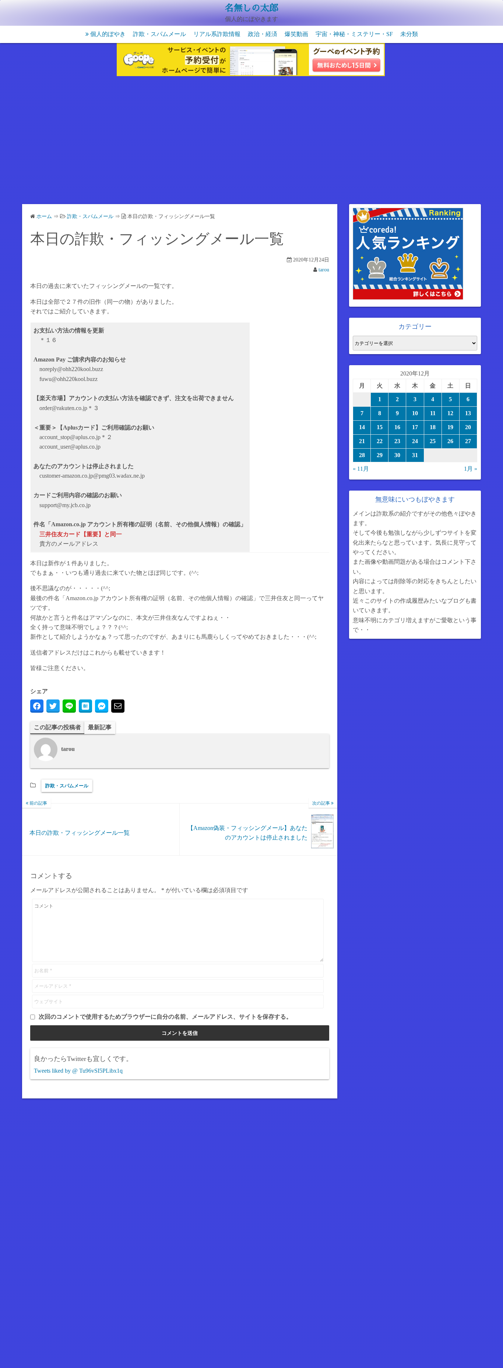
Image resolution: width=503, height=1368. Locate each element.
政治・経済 (262, 34)
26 (450, 441)
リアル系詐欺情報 (216, 34)
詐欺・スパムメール (159, 34)
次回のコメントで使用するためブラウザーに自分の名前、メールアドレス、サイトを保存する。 (165, 1016)
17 (415, 427)
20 (468, 427)
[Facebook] (36, 706)
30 (397, 455)
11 (433, 413)
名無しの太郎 (251, 8)
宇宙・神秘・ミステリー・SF (354, 34)
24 (415, 441)
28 (362, 455)
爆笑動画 (296, 34)
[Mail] (117, 706)
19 (450, 427)
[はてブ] (85, 706)
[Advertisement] (251, 141)
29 (380, 455)
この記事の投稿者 (57, 727)
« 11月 (361, 469)
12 (450, 413)
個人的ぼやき (108, 34)
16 (397, 427)
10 (415, 413)
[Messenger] (101, 706)
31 (415, 455)
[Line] (69, 706)
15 (380, 427)
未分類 (409, 34)
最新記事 (100, 727)
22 (380, 441)
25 (433, 441)
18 (433, 427)
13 (468, 413)
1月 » (470, 469)
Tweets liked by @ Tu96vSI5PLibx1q (78, 1071)
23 (397, 441)
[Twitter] (53, 706)
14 (362, 427)
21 (362, 441)
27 (468, 441)
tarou (324, 269)
